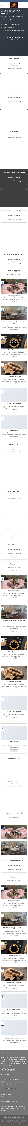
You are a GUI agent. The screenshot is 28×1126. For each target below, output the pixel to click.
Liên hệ (24, 1121)
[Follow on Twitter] (8, 1069)
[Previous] (3, 43)
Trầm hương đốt (21, 1120)
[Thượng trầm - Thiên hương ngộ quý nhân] (14, 5)
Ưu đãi (20, 1121)
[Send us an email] (11, 1069)
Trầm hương (11, 1120)
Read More (14, 556)
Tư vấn (15, 1121)
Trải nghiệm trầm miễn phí (12, 1079)
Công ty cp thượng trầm (11, 1084)
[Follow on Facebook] (2, 1069)
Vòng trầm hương (7, 1121)
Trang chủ (5, 1120)
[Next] (24, 43)
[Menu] (2, 5)
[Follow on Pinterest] (14, 1069)
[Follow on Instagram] (5, 1069)
